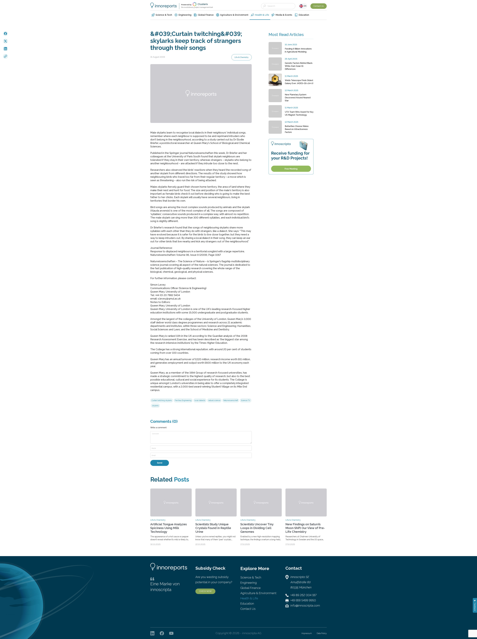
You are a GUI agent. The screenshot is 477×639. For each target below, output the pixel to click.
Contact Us (318, 6)
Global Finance (250, 588)
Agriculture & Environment (258, 593)
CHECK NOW (205, 591)
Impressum (307, 633)
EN (304, 6)
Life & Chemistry (242, 57)
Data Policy (322, 633)
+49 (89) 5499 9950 (303, 600)
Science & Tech (250, 577)
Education (247, 603)
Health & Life (249, 598)
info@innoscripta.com (305, 605)
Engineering (248, 582)
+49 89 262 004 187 (303, 595)
